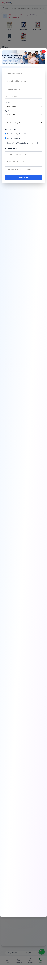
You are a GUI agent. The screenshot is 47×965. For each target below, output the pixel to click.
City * (7, 111)
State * (7, 102)
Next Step (23, 177)
